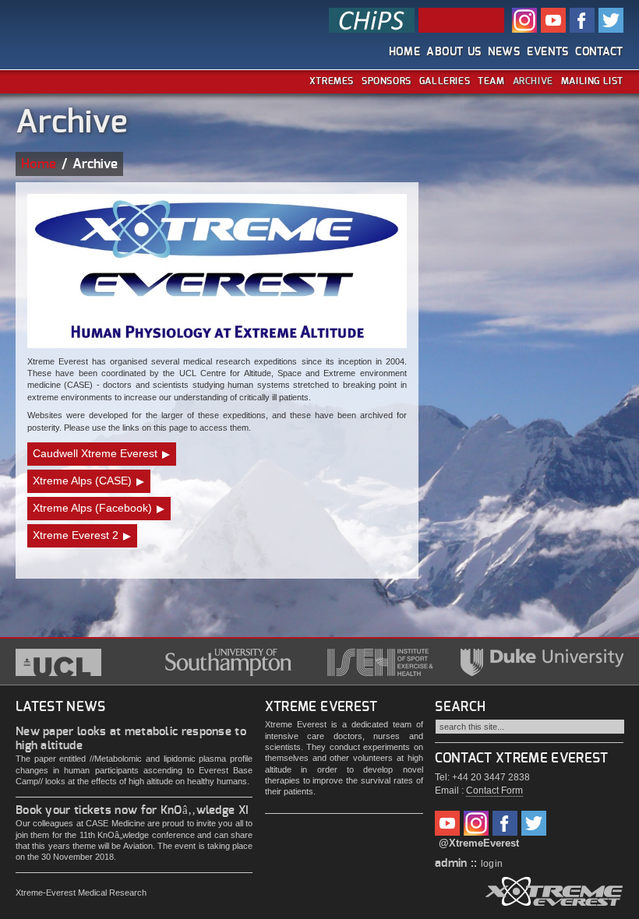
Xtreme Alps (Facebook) (92, 508)
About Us (454, 52)
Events (548, 52)
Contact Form (494, 790)
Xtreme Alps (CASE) (82, 480)
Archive (533, 81)
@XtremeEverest (479, 843)
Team (491, 81)
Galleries (444, 81)
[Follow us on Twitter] (533, 821)
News (504, 52)
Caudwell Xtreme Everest (95, 453)
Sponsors (386, 81)
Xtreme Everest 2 (75, 535)
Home (405, 52)
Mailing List (592, 81)
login (492, 863)
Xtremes (331, 81)
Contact (599, 52)
